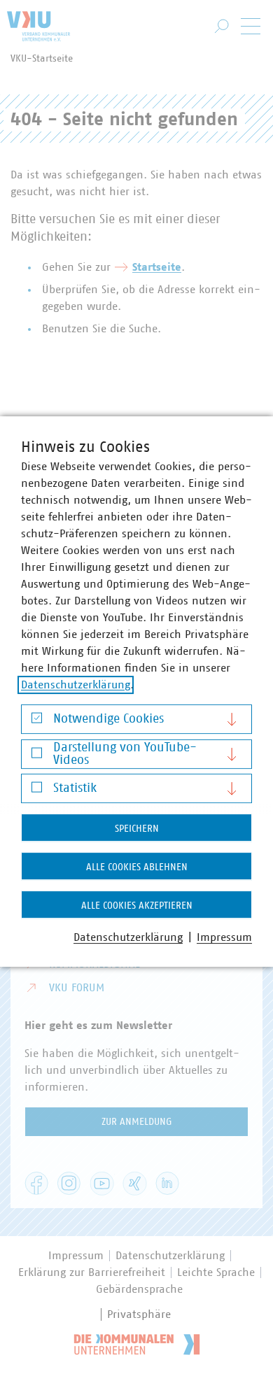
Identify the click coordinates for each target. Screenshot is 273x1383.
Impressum (224, 937)
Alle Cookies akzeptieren (136, 906)
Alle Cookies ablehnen (137, 867)
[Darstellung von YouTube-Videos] (36, 756)
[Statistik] (36, 791)
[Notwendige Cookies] (36, 721)
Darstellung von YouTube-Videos (125, 754)
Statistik (75, 788)
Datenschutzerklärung (75, 684)
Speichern (137, 829)
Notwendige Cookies (108, 719)
